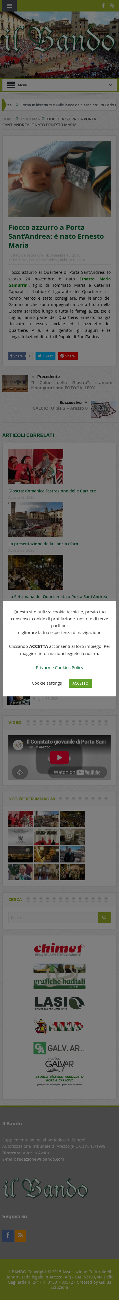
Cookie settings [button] (47, 683)
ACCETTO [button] (80, 683)
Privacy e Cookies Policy (59, 667)
